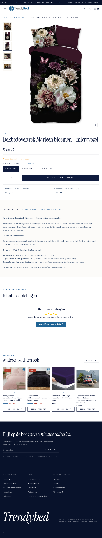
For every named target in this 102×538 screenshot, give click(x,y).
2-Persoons (28, 169)
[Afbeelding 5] (7, 66)
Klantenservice (34, 479)
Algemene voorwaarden (37, 496)
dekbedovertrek (75, 223)
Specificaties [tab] (29, 209)
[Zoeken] (85, 8)
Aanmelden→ (51, 450)
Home (5, 17)
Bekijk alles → (91, 361)
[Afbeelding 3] (7, 46)
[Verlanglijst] (90, 9)
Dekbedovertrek (9, 483)
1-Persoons (11, 169)
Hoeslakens (7, 492)
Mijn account (58, 492)
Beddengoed (18, 17)
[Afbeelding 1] (7, 26)
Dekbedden (7, 496)
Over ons (56, 479)
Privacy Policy (33, 483)
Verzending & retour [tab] (52, 209)
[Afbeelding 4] (7, 56)
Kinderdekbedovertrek (12, 488)
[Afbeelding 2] (7, 36)
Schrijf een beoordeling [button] (51, 324)
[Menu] (5, 8)
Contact (56, 483)
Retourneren (33, 492)
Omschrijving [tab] (11, 209)
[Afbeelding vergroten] (56, 75)
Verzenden (32, 488)
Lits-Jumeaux (45, 169)
